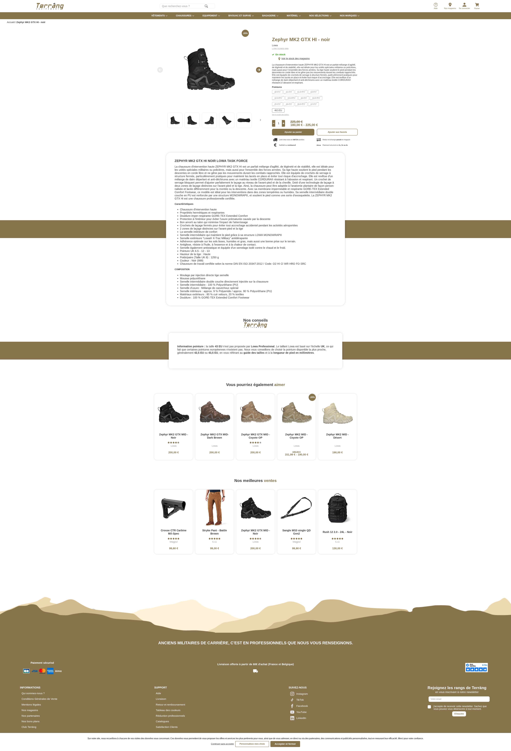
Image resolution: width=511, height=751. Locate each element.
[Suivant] (260, 120)
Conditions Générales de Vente (39, 699)
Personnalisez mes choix (252, 744)
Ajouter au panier (293, 132)
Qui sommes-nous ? (33, 693)
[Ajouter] (283, 123)
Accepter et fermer (285, 744)
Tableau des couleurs (168, 710)
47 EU (313, 104)
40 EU (277, 92)
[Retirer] (274, 123)
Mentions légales (31, 704)
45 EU (277, 104)
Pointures (277, 87)
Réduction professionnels (170, 715)
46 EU (289, 104)
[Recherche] (206, 6)
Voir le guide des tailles (280, 115)
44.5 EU (316, 98)
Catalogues (162, 721)
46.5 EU (301, 104)
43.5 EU (291, 98)
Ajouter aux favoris (337, 132)
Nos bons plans (31, 721)
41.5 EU (301, 92)
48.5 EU (278, 110)
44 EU (304, 98)
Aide (158, 693)
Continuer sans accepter (222, 744)
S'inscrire (459, 714)
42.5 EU (278, 98)
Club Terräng (29, 727)
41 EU (289, 92)
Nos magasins (30, 710)
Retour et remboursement (170, 704)
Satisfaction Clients (167, 727)
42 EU (313, 92)
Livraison (161, 699)
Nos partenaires (31, 715)
